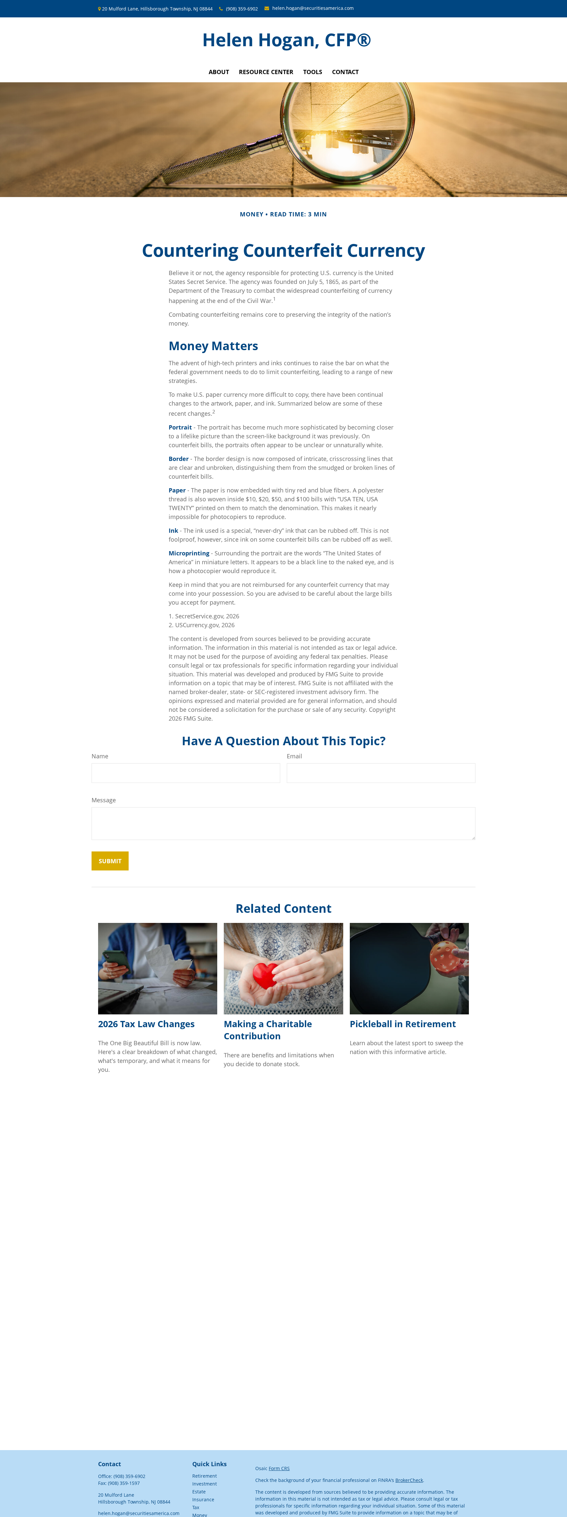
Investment (204, 1484)
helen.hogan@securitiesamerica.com (313, 8)
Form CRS (279, 1468)
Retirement (204, 1476)
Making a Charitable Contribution (268, 1030)
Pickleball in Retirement (403, 1024)
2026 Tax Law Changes (146, 1024)
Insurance (203, 1499)
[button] (219, 72)
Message (104, 800)
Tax (195, 1507)
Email (294, 756)
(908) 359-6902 (242, 9)
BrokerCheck (409, 1480)
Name (100, 756)
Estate (199, 1491)
